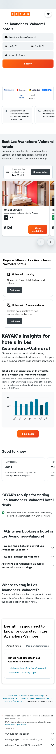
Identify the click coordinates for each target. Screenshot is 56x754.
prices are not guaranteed (15, 724)
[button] (5, 13)
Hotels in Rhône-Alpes (12, 701)
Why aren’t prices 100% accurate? (23, 744)
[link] (14, 290)
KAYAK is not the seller (17, 733)
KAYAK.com (12, 695)
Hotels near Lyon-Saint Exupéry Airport (27, 668)
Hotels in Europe (37, 695)
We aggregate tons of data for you (23, 739)
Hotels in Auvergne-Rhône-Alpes (35, 698)
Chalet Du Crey (13, 209)
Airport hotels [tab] (14, 645)
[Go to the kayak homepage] (20, 14)
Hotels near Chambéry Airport (23, 672)
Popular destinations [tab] (37, 645)
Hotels (24, 695)
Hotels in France (10, 698)
